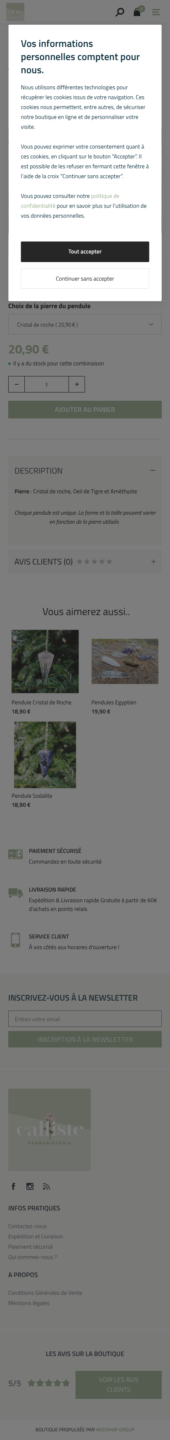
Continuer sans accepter (85, 278)
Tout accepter (85, 251)
